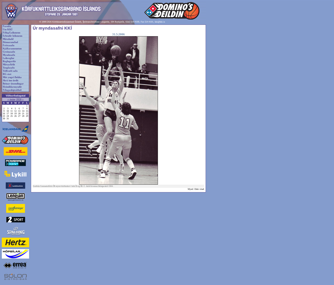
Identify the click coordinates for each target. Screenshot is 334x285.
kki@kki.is (160, 21)
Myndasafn (9, 55)
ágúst (12, 99)
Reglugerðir (9, 61)
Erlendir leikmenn (12, 36)
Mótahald (8, 39)
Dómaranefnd (10, 42)
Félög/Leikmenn (11, 32)
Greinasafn (9, 52)
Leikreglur (8, 58)
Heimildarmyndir (12, 87)
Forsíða (7, 26)
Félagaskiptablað (12, 90)
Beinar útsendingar (13, 83)
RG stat (7, 74)
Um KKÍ (7, 29)
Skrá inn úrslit (10, 80)
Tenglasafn (9, 67)
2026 (19, 99)
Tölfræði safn (10, 71)
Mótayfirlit (9, 64)
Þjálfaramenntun (12, 48)
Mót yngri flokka (12, 77)
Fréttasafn (8, 45)
